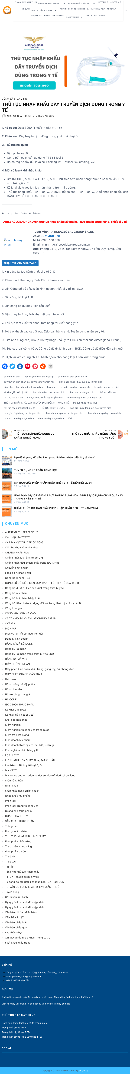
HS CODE (72, 9)
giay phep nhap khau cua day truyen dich (80, 381)
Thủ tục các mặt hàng (42, 10)
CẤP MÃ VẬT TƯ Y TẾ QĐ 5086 (24, 542)
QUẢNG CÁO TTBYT (17, 816)
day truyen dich (12, 376)
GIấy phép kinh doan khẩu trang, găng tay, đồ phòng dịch (39, 669)
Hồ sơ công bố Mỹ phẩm (20, 684)
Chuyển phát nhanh (40, 16)
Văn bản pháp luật (16, 922)
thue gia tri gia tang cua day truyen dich (90, 408)
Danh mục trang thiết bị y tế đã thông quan (24, 1023)
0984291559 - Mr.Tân (17, 980)
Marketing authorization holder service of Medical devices (40, 775)
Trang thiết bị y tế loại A (14, 1027)
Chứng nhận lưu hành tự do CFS (24, 557)
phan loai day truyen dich (82, 392)
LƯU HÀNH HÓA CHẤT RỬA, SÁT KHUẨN (30, 760)
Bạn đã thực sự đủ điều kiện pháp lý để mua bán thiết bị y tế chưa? (55, 457)
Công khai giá (13, 608)
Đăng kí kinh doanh (16, 638)
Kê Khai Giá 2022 (15, 709)
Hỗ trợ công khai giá (17, 694)
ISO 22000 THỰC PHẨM (20, 704)
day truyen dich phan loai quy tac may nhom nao (29, 381)
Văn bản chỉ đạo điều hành (21, 912)
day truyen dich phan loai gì (39, 376)
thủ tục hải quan (108, 392)
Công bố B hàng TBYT (15, 98)
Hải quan (10, 679)
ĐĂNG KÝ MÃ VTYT (17, 658)
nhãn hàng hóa (14, 780)
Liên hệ (89, 16)
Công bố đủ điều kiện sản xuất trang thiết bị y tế (34, 588)
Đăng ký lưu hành (15, 648)
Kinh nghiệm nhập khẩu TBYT (91, 9)
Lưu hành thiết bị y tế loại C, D (23, 765)
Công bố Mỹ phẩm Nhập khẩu (23, 598)
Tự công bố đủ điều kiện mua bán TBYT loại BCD (34, 881)
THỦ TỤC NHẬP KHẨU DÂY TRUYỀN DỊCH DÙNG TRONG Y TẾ (36, 402)
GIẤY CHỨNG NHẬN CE (19, 664)
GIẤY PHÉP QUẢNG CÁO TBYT (23, 674)
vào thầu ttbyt (13, 932)
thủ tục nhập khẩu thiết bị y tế (19, 408)
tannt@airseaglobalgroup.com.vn (23, 976)
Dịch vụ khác (72, 17)
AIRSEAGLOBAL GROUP (19, 116)
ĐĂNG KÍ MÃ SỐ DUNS (19, 643)
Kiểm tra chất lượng (17, 734)
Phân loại (10, 800)
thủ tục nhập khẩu (16, 831)
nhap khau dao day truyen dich (48, 392)
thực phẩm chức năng (18, 841)
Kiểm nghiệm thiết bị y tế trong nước (27, 729)
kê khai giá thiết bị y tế (15, 392)
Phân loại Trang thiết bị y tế (21, 805)
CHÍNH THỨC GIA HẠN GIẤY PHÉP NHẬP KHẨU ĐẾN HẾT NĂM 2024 (56, 508)
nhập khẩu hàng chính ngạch (22, 790)
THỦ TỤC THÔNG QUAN (52, 408)
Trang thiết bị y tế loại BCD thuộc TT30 (22, 1036)
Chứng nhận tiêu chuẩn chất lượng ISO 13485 (32, 562)
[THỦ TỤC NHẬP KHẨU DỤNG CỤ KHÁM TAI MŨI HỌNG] (7, 434)
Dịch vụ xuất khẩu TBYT (80, 3)
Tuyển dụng (99, 16)
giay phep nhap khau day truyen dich (23, 387)
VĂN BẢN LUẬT (14, 917)
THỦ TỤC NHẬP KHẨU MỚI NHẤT (25, 836)
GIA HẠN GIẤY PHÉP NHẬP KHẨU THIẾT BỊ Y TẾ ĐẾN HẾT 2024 (53, 482)
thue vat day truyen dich (51, 418)
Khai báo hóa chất (16, 719)
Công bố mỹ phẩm (16, 593)
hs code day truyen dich (106, 387)
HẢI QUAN (25, 9)
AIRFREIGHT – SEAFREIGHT (109, 2)
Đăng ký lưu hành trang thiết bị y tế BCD (29, 653)
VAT (70, 418)
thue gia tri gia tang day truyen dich (22, 413)
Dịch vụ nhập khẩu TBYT (50, 3)
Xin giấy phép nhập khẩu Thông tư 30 (27, 937)
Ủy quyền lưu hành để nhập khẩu (24, 907)
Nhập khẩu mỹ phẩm (17, 795)
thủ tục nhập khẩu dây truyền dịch (45, 397)
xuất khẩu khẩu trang (17, 942)
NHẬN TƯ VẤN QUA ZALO (20, 263)
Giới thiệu (32, 2)
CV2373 (10, 623)
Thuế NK (10, 856)
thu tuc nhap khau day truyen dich (85, 397)
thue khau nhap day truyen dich (104, 413)
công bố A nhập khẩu (18, 572)
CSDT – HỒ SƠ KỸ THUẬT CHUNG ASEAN (30, 618)
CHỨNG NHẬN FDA (17, 552)
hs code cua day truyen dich (75, 387)
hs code (51, 387)
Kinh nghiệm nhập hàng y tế (22, 750)
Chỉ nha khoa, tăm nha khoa (22, 547)
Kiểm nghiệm (13, 724)
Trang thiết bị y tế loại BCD (16, 1032)
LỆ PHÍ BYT (12, 755)
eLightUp (83, 1070)
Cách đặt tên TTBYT (17, 537)
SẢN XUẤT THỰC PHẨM (19, 821)
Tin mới (63, 9)
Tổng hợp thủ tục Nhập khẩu (22, 871)
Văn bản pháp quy (16, 927)
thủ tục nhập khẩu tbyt (85, 402)
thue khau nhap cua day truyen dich (64, 413)
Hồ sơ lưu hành (14, 689)
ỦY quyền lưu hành (16, 897)
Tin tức (9, 866)
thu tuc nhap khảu (13, 397)
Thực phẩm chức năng (18, 846)
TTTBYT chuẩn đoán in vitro (22, 876)
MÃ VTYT (11, 770)
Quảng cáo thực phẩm (18, 810)
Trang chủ (20, 2)
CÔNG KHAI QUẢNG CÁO (20, 613)
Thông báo (11, 826)
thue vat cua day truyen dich (19, 418)
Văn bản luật (58, 16)
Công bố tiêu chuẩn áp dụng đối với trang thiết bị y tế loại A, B (43, 603)
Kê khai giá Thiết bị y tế (19, 714)
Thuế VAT (111, 9)
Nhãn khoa (11, 785)
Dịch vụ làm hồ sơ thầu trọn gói (24, 633)
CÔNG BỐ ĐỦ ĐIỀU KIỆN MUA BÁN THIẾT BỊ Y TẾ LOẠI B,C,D (42, 582)
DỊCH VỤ (10, 628)
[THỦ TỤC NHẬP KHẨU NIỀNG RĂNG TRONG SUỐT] (123, 434)
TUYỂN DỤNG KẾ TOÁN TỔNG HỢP (35, 470)
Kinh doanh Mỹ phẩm (17, 740)
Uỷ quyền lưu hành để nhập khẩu (24, 902)
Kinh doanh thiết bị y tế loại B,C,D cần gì (29, 745)
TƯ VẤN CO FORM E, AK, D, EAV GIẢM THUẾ (32, 886)
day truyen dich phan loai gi (72, 376)
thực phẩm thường (16, 851)
